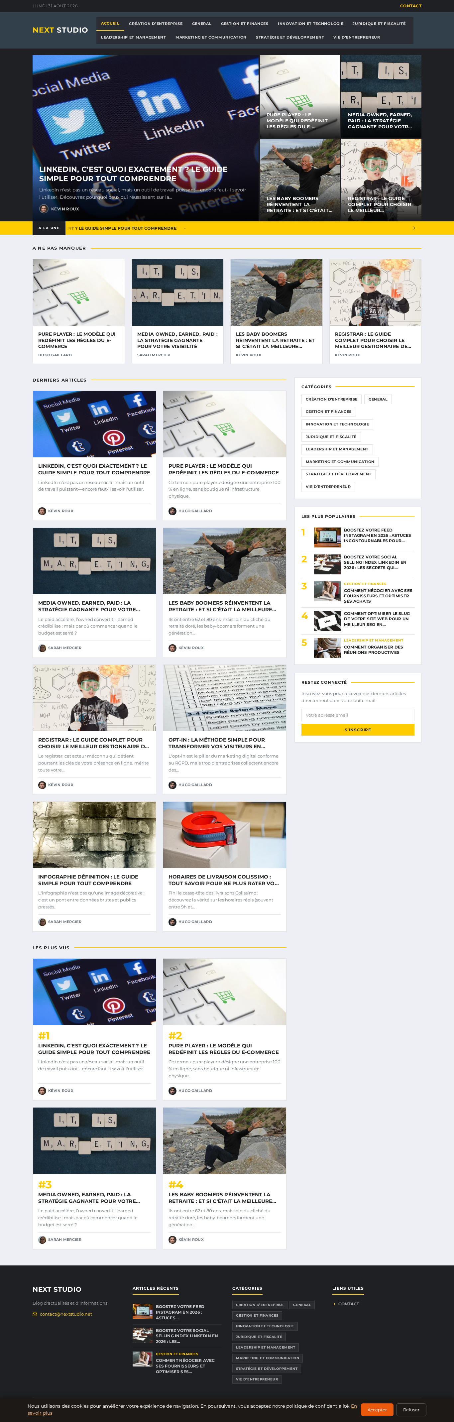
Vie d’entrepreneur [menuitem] (356, 37)
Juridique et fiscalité (331, 436)
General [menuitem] (202, 23)
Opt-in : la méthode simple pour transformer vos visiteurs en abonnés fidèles (217, 747)
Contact (411, 5)
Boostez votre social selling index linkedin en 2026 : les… (187, 1336)
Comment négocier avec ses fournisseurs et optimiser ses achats (378, 596)
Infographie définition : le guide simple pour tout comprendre (88, 880)
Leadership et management (337, 449)
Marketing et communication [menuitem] (211, 37)
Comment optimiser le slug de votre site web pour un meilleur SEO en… (377, 619)
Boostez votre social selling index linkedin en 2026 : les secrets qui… (375, 562)
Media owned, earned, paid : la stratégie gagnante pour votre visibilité (380, 124)
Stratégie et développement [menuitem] (290, 37)
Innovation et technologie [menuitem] (311, 23)
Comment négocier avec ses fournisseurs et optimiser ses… (185, 1366)
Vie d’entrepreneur (328, 486)
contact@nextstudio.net (66, 1314)
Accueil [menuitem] (110, 23)
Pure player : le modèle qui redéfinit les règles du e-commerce (297, 124)
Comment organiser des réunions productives (373, 650)
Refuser (411, 1409)
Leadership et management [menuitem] (133, 37)
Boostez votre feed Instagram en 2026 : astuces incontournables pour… (377, 535)
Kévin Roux (65, 208)
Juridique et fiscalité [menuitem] (379, 23)
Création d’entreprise (331, 399)
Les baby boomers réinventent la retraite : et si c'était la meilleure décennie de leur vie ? (298, 210)
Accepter (377, 1409)
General (378, 399)
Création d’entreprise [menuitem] (156, 23)
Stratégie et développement (338, 474)
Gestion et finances (329, 411)
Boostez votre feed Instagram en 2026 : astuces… (180, 1312)
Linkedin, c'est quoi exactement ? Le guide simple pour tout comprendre (133, 174)
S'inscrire (358, 729)
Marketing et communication (340, 461)
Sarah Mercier (153, 355)
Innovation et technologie (337, 424)
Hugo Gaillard (55, 355)
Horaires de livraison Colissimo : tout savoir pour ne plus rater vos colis (223, 883)
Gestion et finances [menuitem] (245, 23)
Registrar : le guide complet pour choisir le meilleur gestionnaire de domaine (379, 210)
